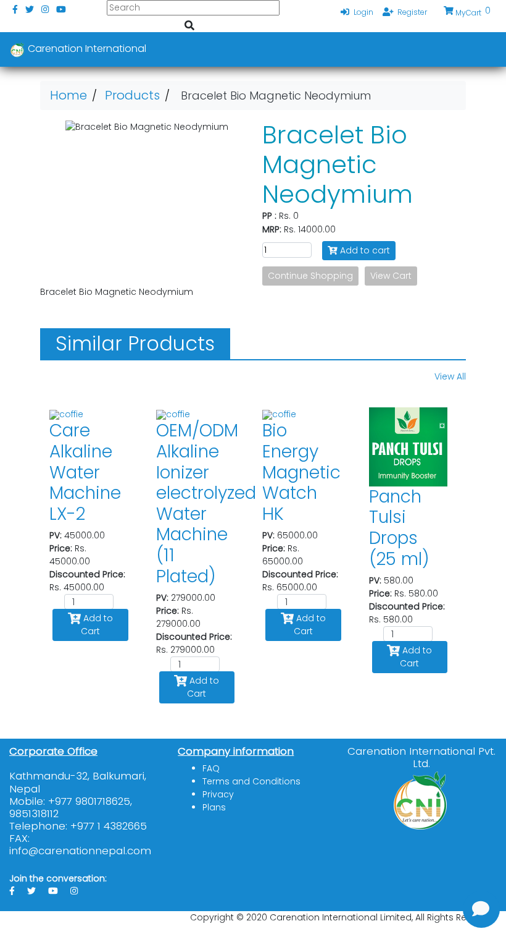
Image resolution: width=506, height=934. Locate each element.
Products (132, 95)
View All (450, 376)
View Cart (391, 276)
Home (68, 95)
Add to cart (364, 250)
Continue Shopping (310, 276)
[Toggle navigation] (479, 49)
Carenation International (85, 48)
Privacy (218, 794)
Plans (214, 807)
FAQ (211, 768)
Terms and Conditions (251, 781)
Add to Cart (97, 624)
